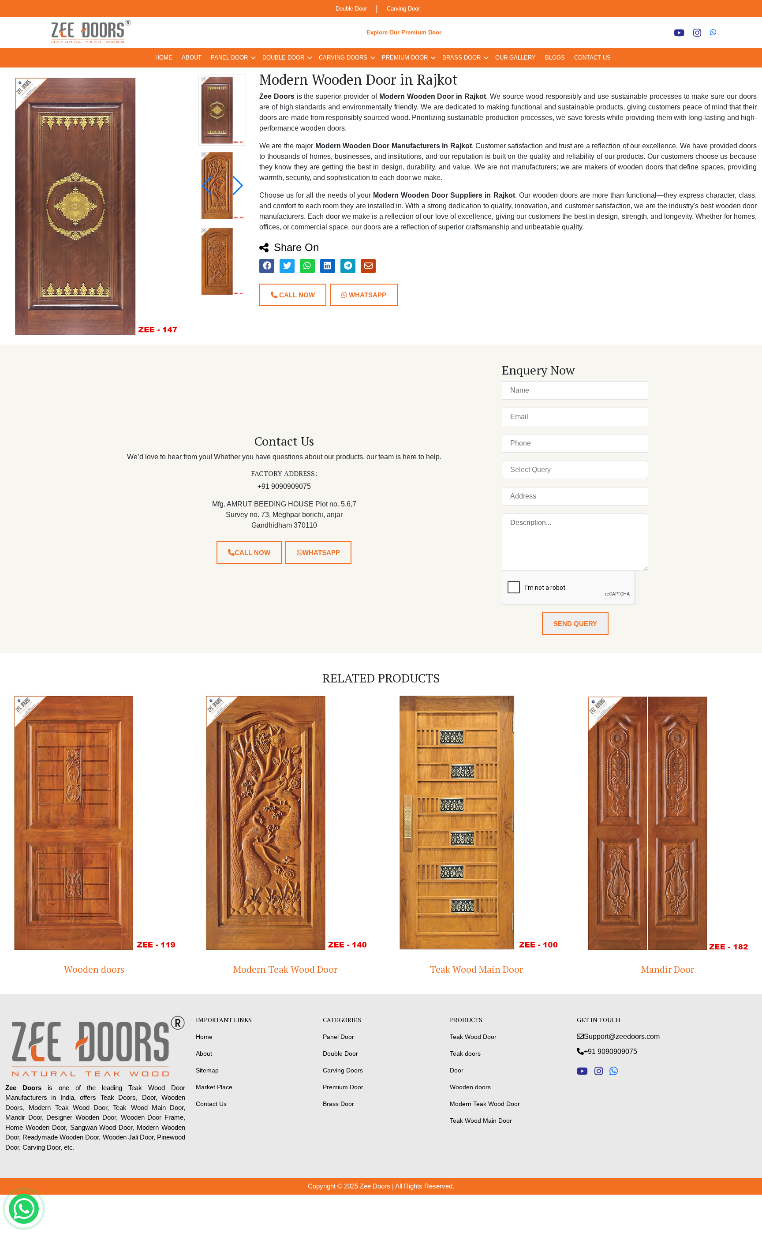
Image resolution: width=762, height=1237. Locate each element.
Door (456, 1070)
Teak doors (465, 1053)
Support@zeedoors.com (622, 1036)
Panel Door (229, 57)
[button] (238, 185)
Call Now (296, 295)
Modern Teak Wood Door (105, 969)
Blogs (555, 57)
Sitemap (207, 1070)
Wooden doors (470, 1087)
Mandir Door (487, 969)
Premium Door (405, 57)
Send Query (575, 623)
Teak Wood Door (473, 1036)
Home (163, 57)
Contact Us (592, 57)
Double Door (351, 8)
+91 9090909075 (610, 1051)
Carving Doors (343, 57)
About (192, 57)
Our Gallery (515, 57)
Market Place (214, 1087)
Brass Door (461, 57)
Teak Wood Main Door (296, 969)
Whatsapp (366, 295)
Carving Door (403, 8)
